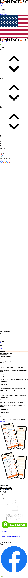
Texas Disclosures (4, 538)
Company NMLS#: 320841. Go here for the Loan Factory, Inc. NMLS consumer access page (12, 536)
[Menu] (0, 42)
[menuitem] (3, 10)
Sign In (1, 14)
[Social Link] (14, 572)
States (1, 106)
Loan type (1, 77)
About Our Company (4, 531)
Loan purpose (1, 48)
